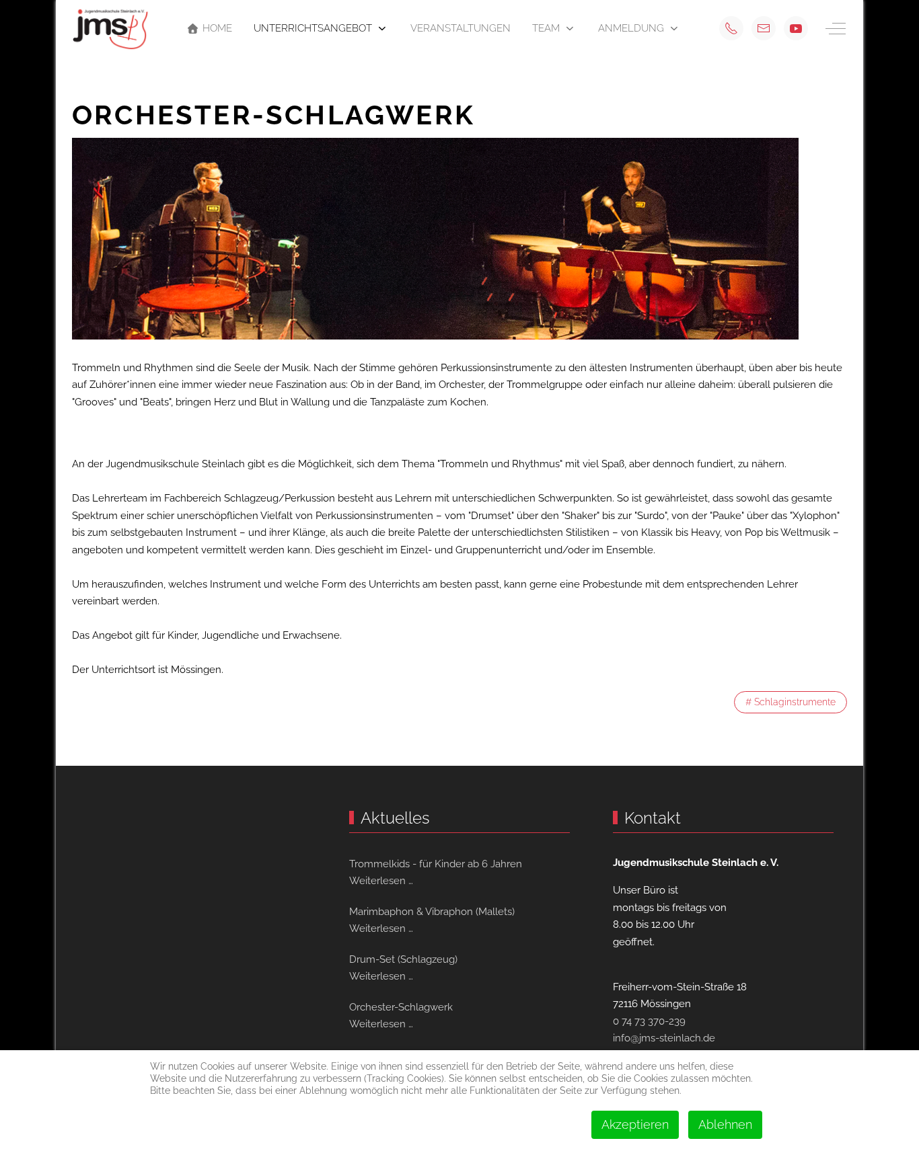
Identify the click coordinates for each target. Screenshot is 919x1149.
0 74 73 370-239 (649, 1021)
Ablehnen (725, 1124)
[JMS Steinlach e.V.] (110, 28)
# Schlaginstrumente (790, 702)
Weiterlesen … (381, 881)
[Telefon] (731, 28)
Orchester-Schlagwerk (401, 1007)
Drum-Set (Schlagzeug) (403, 959)
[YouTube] (796, 28)
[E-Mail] (763, 28)
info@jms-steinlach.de (664, 1038)
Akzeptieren (635, 1124)
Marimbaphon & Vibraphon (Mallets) (432, 912)
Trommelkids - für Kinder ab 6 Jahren (435, 864)
